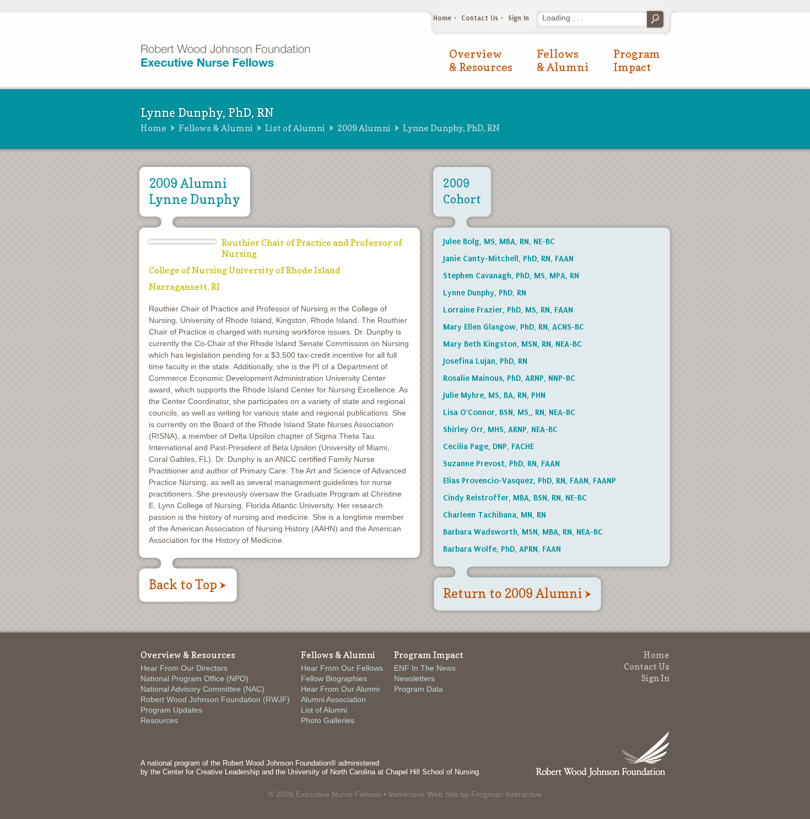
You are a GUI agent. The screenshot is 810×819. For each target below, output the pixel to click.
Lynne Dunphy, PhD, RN (484, 293)
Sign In (518, 18)
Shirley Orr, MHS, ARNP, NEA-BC (500, 429)
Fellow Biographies (334, 678)
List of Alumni (295, 127)
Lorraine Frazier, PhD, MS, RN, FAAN (508, 310)
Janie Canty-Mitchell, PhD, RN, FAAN (508, 258)
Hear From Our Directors (184, 668)
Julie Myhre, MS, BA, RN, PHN (494, 395)
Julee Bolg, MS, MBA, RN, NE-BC (499, 241)
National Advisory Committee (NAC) (202, 689)
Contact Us (479, 18)
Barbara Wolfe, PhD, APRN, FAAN (502, 549)
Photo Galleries (327, 720)
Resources (159, 720)
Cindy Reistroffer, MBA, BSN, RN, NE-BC (515, 498)
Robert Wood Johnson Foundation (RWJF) (215, 699)
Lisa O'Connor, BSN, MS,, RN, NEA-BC (509, 412)
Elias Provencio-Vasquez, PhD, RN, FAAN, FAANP (529, 481)
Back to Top (183, 584)
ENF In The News (425, 668)
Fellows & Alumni (563, 60)
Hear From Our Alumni (340, 689)
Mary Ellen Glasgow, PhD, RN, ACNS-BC (513, 327)
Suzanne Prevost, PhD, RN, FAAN (501, 463)
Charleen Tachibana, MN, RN (494, 515)
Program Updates (171, 709)
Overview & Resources (480, 60)
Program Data (418, 689)
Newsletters (414, 678)
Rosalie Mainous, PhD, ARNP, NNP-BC (509, 378)
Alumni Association (333, 699)
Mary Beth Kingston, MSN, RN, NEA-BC (512, 344)
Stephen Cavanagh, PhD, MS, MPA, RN (511, 276)
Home (442, 18)
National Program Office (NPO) (195, 678)
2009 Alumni (364, 127)
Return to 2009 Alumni (512, 593)
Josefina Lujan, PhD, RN (485, 361)
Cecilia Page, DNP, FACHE (488, 446)
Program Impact (636, 60)
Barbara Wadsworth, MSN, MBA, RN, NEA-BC (523, 532)
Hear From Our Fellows (342, 668)
